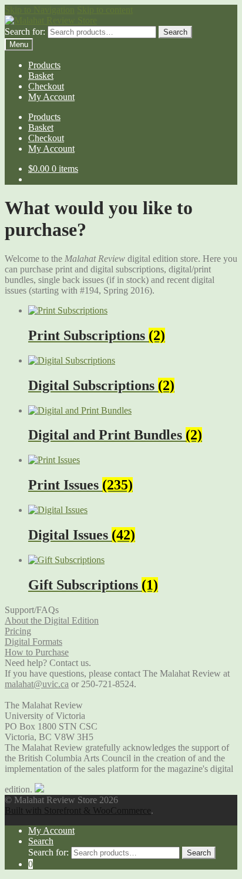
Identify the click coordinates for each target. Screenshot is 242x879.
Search (175, 32)
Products (44, 65)
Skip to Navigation (40, 10)
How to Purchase (37, 652)
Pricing (18, 631)
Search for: (25, 31)
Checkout (46, 86)
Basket (40, 76)
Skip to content (105, 10)
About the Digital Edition (52, 620)
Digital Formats (33, 642)
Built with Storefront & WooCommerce (78, 810)
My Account (51, 97)
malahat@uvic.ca (37, 684)
